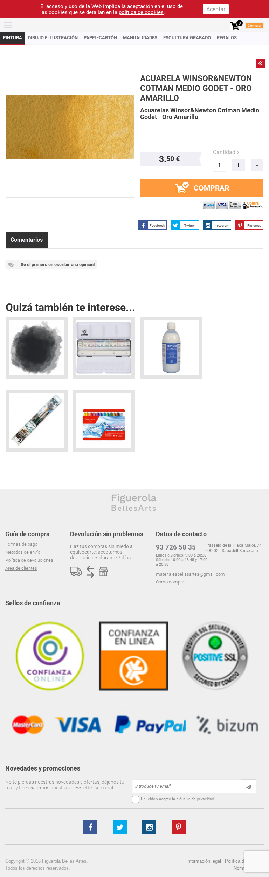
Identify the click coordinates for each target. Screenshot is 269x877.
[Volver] (260, 63)
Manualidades (140, 37)
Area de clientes (21, 568)
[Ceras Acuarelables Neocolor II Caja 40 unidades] (103, 420)
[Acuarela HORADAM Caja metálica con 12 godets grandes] (103, 347)
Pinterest (254, 225)
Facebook (157, 225)
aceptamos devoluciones (96, 554)
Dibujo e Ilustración (53, 37)
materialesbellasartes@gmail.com (190, 574)
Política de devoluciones (29, 560)
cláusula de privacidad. (196, 799)
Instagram (221, 225)
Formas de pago (21, 544)
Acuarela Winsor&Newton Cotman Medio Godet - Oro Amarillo (196, 88)
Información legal (203, 861)
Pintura (12, 37)
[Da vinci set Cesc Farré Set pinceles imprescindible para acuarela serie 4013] (36, 420)
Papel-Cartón (100, 37)
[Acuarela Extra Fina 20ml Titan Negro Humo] (36, 347)
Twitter (189, 225)
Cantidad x (226, 152)
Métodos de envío (22, 552)
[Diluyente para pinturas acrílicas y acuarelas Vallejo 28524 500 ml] (171, 347)
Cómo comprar (171, 582)
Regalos (227, 37)
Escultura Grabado (187, 37)
